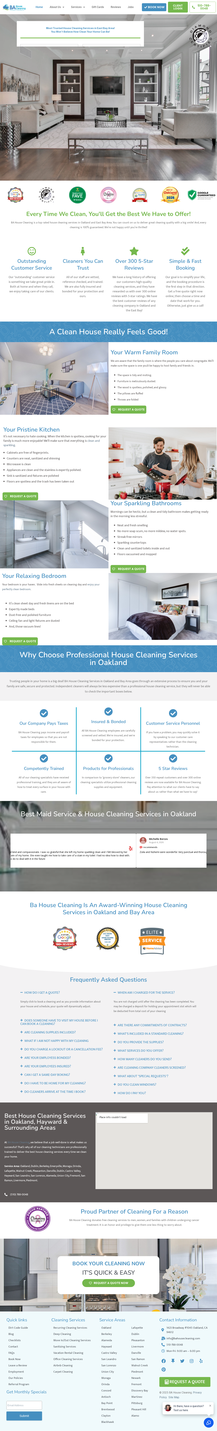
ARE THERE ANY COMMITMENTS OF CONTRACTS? (152, 1025)
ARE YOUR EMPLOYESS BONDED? (47, 1058)
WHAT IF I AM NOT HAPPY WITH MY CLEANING (56, 1041)
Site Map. (174, 1397)
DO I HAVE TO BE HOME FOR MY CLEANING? (55, 1083)
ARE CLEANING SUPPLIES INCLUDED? (50, 1032)
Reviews (116, 7)
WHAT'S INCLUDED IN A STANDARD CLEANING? (151, 1034)
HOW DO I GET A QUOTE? (42, 993)
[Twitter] (182, 1361)
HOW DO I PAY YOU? (132, 1093)
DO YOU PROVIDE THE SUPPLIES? (141, 1042)
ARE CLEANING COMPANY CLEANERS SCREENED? (152, 1068)
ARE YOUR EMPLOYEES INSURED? (47, 1066)
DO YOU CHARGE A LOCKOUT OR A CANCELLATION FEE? (63, 1049)
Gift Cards (98, 7)
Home (39, 7)
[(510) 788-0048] (5, 1194)
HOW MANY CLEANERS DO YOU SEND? (145, 1059)
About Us (55, 7)
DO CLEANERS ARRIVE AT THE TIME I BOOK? (55, 1092)
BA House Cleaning (18, 1142)
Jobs (131, 7)
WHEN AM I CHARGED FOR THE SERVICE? (146, 993)
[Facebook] (163, 1361)
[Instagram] (191, 1361)
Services (76, 7)
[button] (62, 992)
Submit (24, 1416)
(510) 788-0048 (19, 1194)
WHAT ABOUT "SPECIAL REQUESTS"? (143, 1076)
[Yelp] (201, 1361)
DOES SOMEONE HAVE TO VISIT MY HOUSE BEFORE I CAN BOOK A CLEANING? (59, 1022)
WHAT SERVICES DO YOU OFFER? (141, 1051)
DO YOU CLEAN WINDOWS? (137, 1085)
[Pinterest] (163, 1369)
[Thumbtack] (173, 1361)
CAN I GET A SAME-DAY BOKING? (47, 1075)
